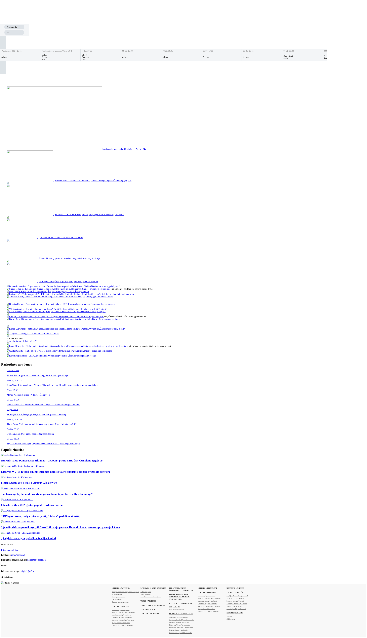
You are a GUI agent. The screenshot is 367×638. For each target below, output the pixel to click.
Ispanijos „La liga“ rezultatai (207, 601)
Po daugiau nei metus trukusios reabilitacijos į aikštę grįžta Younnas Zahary (79, 296)
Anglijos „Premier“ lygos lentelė (237, 596)
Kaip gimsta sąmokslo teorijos (21, 341)
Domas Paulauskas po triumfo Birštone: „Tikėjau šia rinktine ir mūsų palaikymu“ (83, 286)
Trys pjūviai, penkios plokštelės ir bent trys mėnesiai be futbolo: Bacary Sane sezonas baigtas (76, 319)
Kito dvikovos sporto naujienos (150, 597)
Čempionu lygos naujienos (120, 610)
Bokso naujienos (145, 592)
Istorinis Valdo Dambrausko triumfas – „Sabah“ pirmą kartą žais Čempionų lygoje (92, 180)
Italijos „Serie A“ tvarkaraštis (178, 630)
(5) (131, 180)
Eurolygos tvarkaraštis (176, 609)
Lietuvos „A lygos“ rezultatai (207, 603)
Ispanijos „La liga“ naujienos (121, 615)
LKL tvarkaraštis (174, 607)
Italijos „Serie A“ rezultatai (206, 609)
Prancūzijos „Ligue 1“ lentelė (236, 609)
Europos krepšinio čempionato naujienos (125, 592)
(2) (106, 309)
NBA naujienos (117, 594)
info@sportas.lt (18, 555)
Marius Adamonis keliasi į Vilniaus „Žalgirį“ (122, 149)
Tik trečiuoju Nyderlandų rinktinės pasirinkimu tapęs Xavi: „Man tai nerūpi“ (47, 493)
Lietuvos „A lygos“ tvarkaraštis (179, 625)
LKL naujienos (117, 599)
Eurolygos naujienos (118, 597)
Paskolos (229, 616)
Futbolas (118, 21)
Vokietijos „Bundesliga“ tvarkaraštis (181, 627)
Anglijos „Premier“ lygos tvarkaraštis (181, 620)
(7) (36, 341)
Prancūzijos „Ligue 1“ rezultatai (208, 611)
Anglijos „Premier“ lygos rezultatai (209, 598)
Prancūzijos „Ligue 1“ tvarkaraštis (180, 633)
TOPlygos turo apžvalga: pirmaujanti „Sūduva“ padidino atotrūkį (68, 281)
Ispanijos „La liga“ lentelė (235, 598)
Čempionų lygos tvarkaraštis (178, 617)
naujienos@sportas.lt (36, 560)
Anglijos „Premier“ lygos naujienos (123, 612)
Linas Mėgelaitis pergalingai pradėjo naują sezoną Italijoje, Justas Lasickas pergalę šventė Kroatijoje (83, 346)
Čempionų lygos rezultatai (206, 596)
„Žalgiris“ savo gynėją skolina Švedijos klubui (68, 291)
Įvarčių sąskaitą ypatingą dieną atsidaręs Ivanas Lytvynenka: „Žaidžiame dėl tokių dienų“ (84, 329)
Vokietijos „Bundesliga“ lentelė (237, 603)
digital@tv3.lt (28, 571)
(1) (172, 346)
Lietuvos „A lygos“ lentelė (235, 601)
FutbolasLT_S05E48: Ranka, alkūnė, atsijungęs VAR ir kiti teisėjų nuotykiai (89, 214)
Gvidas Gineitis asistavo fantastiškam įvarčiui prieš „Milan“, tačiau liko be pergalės (74, 351)
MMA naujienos (145, 594)
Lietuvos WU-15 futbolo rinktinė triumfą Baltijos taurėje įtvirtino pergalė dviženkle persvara (92, 294)
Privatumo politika (9, 550)
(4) (144, 149)
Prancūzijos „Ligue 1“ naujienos (122, 625)
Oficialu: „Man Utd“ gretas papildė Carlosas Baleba (32, 504)
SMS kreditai (231, 619)
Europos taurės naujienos (120, 602)
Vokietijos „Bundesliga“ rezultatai (209, 606)
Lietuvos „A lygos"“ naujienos (122, 617)
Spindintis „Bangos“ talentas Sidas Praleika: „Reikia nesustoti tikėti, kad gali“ (71, 311)
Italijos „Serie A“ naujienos (121, 623)
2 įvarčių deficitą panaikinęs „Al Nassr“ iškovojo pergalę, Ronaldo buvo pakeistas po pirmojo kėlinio (60, 527)
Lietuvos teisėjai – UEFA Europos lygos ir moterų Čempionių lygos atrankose (80, 304)
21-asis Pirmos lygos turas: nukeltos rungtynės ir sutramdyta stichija (69, 258)
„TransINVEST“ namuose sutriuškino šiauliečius (61, 237)
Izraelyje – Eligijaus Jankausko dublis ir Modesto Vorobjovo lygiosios (72, 316)
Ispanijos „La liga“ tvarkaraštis (179, 622)
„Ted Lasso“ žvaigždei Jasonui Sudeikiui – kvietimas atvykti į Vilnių (73, 309)
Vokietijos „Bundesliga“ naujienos (123, 620)
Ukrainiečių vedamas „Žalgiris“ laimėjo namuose (70, 355)
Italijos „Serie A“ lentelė (234, 606)
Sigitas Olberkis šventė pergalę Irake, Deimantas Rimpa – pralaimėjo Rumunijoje (74, 289)
